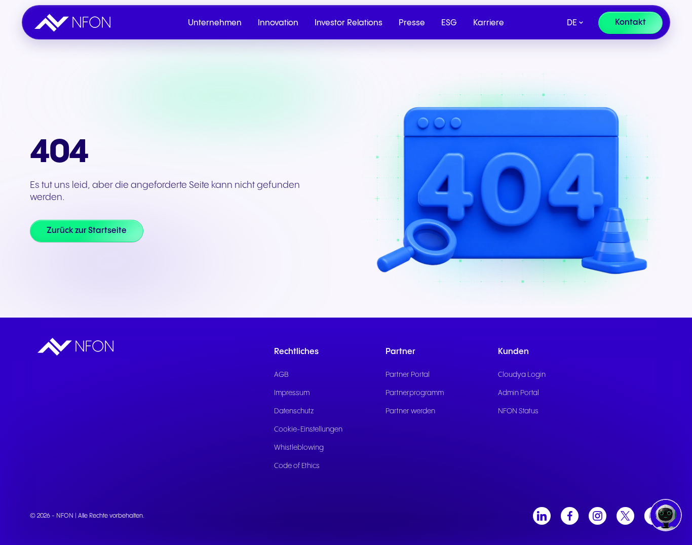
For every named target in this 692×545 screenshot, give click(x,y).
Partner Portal (408, 374)
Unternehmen (215, 23)
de (572, 23)
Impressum (292, 393)
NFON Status (518, 411)
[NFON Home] (75, 23)
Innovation (278, 23)
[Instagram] (597, 516)
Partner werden (410, 411)
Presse (412, 23)
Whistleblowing (299, 447)
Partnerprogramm (415, 393)
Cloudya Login (522, 374)
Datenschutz (294, 411)
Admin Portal (518, 393)
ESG (449, 23)
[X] (625, 516)
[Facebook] (570, 516)
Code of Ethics (297, 466)
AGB (281, 374)
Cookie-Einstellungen (308, 429)
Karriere (488, 23)
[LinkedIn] (542, 516)
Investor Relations (348, 23)
